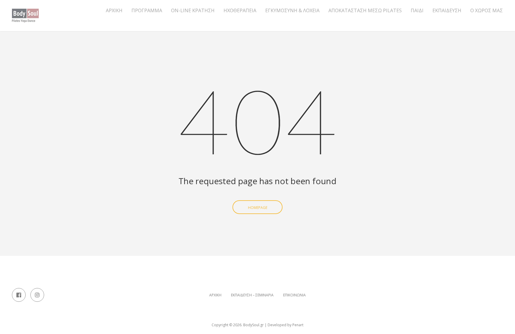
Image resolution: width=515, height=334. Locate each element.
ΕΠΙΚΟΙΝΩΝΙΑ (294, 295)
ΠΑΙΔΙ (417, 10)
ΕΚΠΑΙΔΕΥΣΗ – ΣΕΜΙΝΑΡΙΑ (252, 295)
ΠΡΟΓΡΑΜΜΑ (146, 10)
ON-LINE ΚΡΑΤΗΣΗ (193, 10)
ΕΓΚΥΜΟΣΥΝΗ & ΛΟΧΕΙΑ (292, 10)
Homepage (257, 207)
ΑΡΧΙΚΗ (114, 10)
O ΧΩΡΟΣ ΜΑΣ (486, 10)
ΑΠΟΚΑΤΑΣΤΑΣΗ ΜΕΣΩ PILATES (365, 10)
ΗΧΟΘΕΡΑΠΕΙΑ (240, 10)
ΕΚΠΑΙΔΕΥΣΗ (446, 10)
